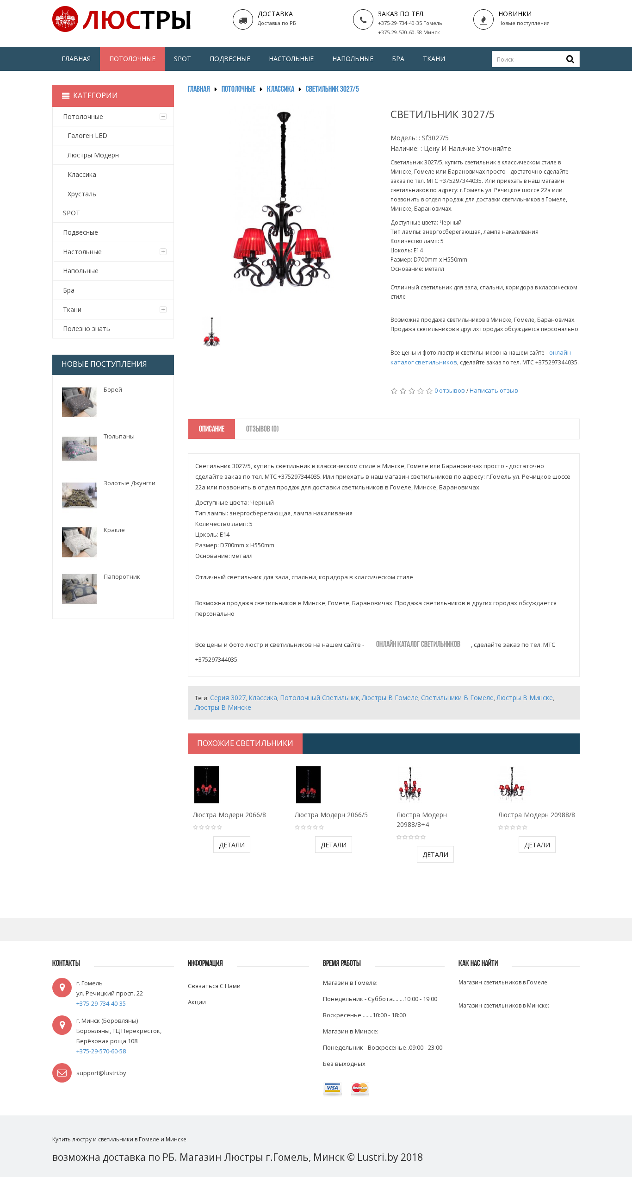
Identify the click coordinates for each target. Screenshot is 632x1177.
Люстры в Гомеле (390, 697)
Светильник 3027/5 (332, 90)
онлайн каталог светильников (418, 645)
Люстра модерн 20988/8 (536, 814)
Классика (280, 90)
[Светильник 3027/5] (211, 331)
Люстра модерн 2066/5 (331, 814)
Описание (211, 430)
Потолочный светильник (319, 697)
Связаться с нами (214, 986)
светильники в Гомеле (457, 697)
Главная (199, 90)
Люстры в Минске (524, 697)
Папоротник (122, 576)
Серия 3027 (228, 697)
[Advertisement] (113, 758)
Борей (113, 389)
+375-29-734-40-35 (101, 1003)
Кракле (114, 530)
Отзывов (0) (262, 430)
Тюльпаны (119, 436)
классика (262, 697)
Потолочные (238, 90)
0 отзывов (449, 390)
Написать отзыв (494, 390)
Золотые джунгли (129, 483)
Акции (197, 1002)
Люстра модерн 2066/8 (229, 814)
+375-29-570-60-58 (101, 1051)
